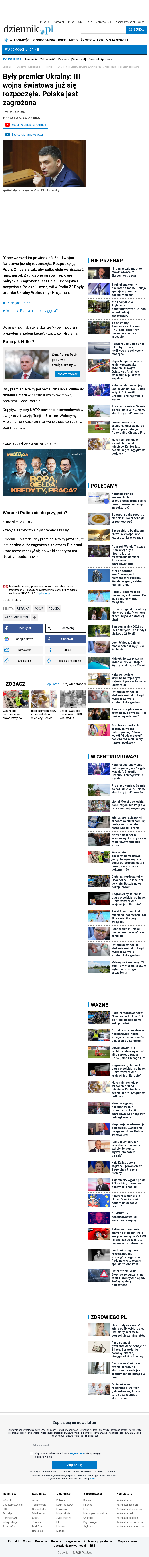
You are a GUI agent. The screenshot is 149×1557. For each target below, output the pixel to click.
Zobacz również (67, 374)
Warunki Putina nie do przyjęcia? (32, 310)
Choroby (88, 1517)
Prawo (87, 1500)
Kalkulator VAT (125, 1513)
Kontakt (13, 1541)
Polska (54, 608)
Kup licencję (43, 593)
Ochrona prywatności (98, 1541)
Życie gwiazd (63, 1517)
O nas (27, 1541)
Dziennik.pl (39, 1493)
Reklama (41, 1541)
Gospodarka (39, 1509)
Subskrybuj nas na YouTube (29, 124)
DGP (89, 22)
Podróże (37, 1526)
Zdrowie (37, 1522)
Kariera (56, 1541)
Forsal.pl (7, 1513)
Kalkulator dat (124, 1500)
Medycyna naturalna (95, 1513)
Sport (35, 1517)
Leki (85, 1509)
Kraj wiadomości (74, 684)
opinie (49, 67)
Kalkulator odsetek (127, 1517)
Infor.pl (7, 1500)
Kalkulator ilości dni (127, 1504)
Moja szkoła (63, 1513)
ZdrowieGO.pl (104, 22)
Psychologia (90, 1522)
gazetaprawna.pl (125, 22)
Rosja (38, 608)
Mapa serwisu (127, 1541)
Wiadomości (14, 49)
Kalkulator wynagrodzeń (130, 1526)
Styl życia (88, 1526)
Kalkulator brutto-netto (130, 1522)
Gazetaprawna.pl (13, 1504)
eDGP (6, 1509)
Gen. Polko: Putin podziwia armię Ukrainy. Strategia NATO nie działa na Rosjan (66, 360)
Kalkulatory (124, 1493)
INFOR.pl (45, 22)
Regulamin (73, 1541)
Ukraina (23, 608)
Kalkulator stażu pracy (129, 1509)
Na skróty (9, 1493)
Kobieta (60, 1500)
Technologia (39, 1504)
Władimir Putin (16, 617)
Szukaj (139, 29)
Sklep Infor (9, 1526)
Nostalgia (31, 59)
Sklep (141, 22)
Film (58, 1522)
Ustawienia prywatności (69, 1545)
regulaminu (77, 1453)
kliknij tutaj (95, 1478)
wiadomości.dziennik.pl (29, 67)
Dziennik (7, 67)
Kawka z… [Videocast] (72, 59)
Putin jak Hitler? (19, 303)
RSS (93, 1545)
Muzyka (60, 1526)
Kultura (60, 1530)
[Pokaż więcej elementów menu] (144, 40)
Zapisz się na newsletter (27, 134)
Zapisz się (74, 1465)
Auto (35, 1500)
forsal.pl (59, 22)
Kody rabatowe (65, 1504)
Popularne (52, 684)
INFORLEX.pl (75, 22)
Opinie (34, 49)
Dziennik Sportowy (101, 59)
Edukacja (61, 1509)
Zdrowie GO (47, 59)
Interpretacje (10, 1522)
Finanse (87, 1504)
